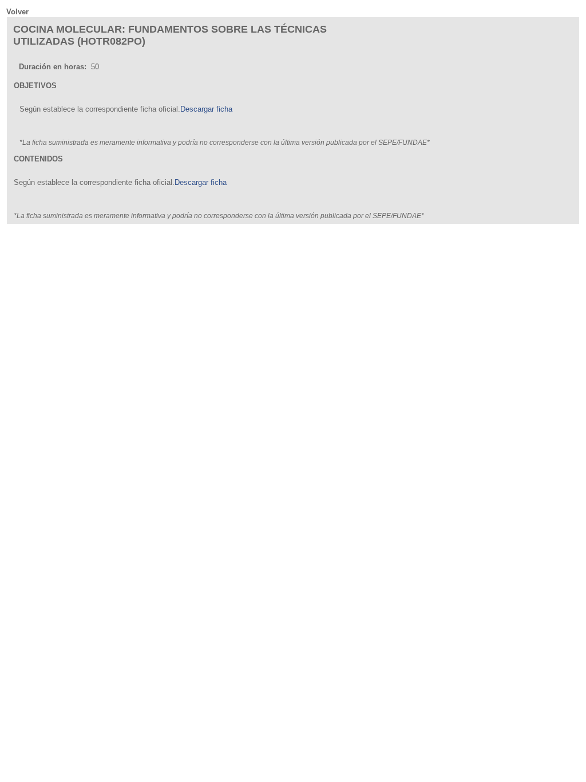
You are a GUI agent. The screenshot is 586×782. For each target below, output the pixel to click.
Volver (17, 11)
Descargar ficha (206, 109)
